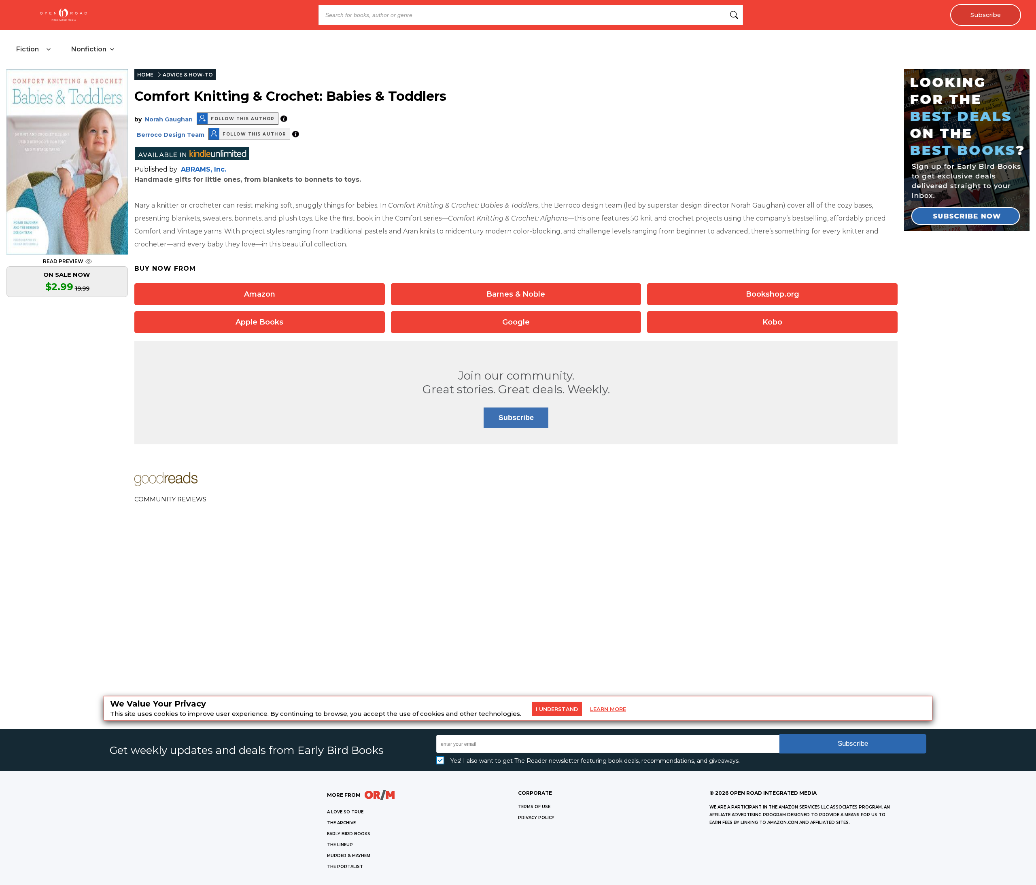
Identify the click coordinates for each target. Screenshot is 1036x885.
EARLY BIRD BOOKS (348, 833)
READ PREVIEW (63, 261)
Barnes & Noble (515, 294)
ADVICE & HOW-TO (188, 75)
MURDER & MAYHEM (348, 855)
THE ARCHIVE (341, 823)
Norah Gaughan (169, 119)
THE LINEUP (340, 844)
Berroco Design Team (170, 134)
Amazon (259, 294)
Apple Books (259, 322)
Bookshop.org (772, 294)
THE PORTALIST (345, 866)
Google (516, 322)
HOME (145, 75)
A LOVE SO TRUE (345, 812)
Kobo (772, 322)
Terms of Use (534, 806)
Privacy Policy (536, 817)
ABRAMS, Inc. (203, 169)
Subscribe (985, 15)
